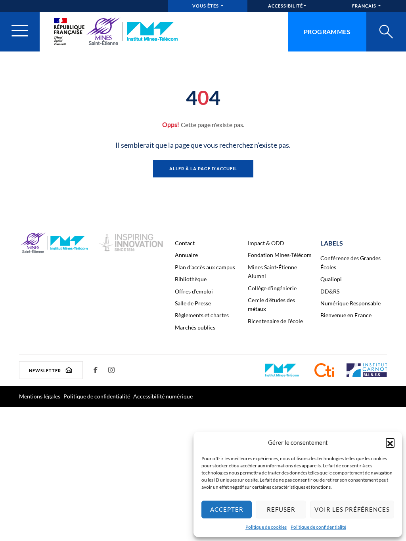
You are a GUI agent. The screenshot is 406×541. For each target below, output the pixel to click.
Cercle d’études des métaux (271, 304)
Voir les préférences (352, 509)
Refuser (281, 509)
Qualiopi (331, 279)
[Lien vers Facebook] (95, 370)
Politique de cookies (266, 527)
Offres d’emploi (194, 291)
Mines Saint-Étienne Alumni (272, 271)
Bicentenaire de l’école (275, 321)
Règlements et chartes (202, 315)
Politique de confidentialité (318, 527)
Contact (185, 243)
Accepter (226, 509)
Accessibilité (285, 5)
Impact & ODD (266, 243)
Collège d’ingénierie (272, 288)
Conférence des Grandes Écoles (350, 262)
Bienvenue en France (346, 315)
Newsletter (45, 370)
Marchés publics (195, 327)
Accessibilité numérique (163, 396)
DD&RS (329, 291)
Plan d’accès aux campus (205, 267)
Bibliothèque (191, 279)
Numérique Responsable (350, 303)
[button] (390, 442)
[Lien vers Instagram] (111, 370)
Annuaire (186, 254)
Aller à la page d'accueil (203, 168)
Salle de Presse (193, 303)
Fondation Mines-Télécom (280, 254)
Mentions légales (39, 396)
